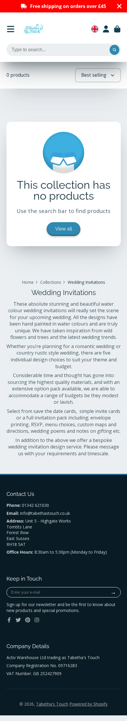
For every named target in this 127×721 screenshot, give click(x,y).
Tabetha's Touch (52, 704)
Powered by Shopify (88, 704)
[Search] (115, 50)
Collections (50, 282)
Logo (33, 29)
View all (63, 229)
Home (28, 282)
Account (106, 29)
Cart (117, 29)
